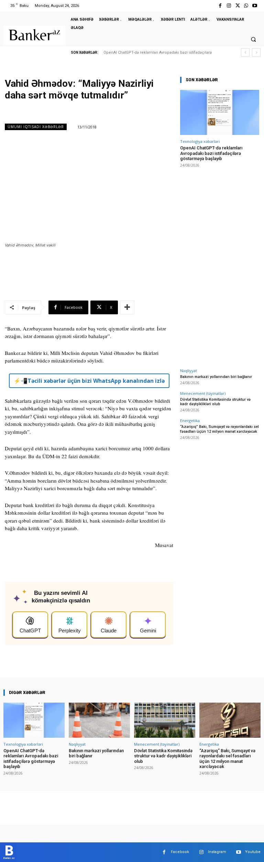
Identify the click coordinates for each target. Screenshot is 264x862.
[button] (253, 39)
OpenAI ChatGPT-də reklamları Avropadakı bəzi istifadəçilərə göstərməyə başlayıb (211, 153)
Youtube (253, 852)
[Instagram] (228, 5)
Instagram (217, 852)
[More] (127, 307)
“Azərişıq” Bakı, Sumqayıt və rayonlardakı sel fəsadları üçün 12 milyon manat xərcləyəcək (219, 428)
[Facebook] (220, 5)
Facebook (180, 852)
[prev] (245, 52)
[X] (237, 5)
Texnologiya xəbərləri (200, 141)
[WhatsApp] (246, 5)
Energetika (190, 420)
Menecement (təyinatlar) (203, 393)
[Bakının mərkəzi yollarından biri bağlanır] (99, 720)
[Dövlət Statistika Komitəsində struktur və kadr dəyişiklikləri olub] (164, 720)
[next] (256, 52)
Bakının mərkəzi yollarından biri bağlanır (216, 377)
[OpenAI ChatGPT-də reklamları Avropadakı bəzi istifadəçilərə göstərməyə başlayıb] (219, 112)
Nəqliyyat (188, 370)
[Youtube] (255, 5)
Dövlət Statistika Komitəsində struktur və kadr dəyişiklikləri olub (215, 401)
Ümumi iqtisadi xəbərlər (36, 126)
